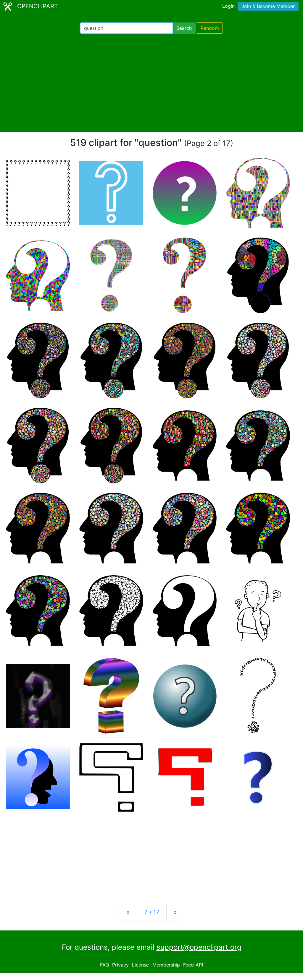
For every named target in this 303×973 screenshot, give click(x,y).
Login (228, 6)
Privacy (120, 965)
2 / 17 (151, 912)
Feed (188, 965)
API (199, 965)
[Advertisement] (151, 82)
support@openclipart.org (199, 947)
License (140, 965)
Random (210, 28)
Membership (166, 965)
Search (184, 28)
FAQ (104, 965)
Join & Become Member (268, 6)
